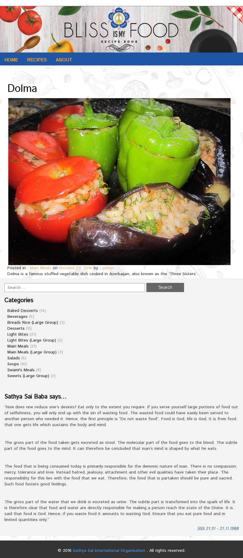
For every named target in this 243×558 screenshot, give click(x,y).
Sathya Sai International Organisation (109, 551)
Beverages (17, 317)
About (64, 60)
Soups (13, 364)
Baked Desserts (22, 311)
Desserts (16, 328)
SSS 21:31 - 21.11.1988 (218, 529)
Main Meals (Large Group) (32, 352)
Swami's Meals (21, 370)
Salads (13, 358)
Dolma (22, 89)
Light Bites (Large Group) (31, 340)
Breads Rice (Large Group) (32, 323)
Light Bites (17, 334)
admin (107, 268)
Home (11, 60)
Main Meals (40, 268)
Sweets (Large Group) (28, 376)
